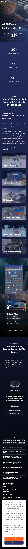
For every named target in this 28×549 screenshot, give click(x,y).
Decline (14, 543)
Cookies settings (14, 535)
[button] (26, 0)
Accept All (14, 539)
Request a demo (14, 421)
